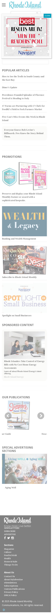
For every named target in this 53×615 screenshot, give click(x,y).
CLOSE (47, 16)
